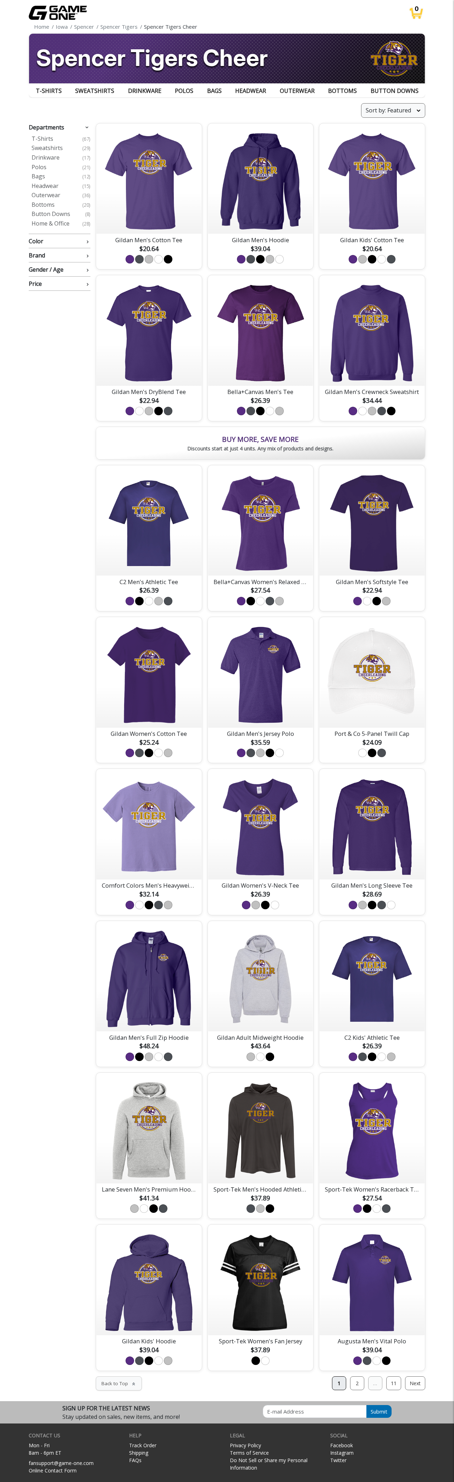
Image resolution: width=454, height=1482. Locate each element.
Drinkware (144, 91)
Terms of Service (249, 1452)
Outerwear (297, 91)
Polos (184, 91)
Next (415, 1383)
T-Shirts (49, 91)
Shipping (138, 1452)
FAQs (135, 1460)
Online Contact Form (53, 1470)
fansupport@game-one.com (61, 1463)
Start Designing (149, 220)
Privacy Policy (245, 1445)
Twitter (338, 1460)
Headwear (250, 91)
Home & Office (61, 224)
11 (394, 1383)
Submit (379, 1411)
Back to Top (118, 1383)
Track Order (142, 1445)
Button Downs (395, 91)
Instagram (342, 1452)
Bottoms (342, 91)
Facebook (341, 1445)
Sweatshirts (94, 91)
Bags (214, 91)
